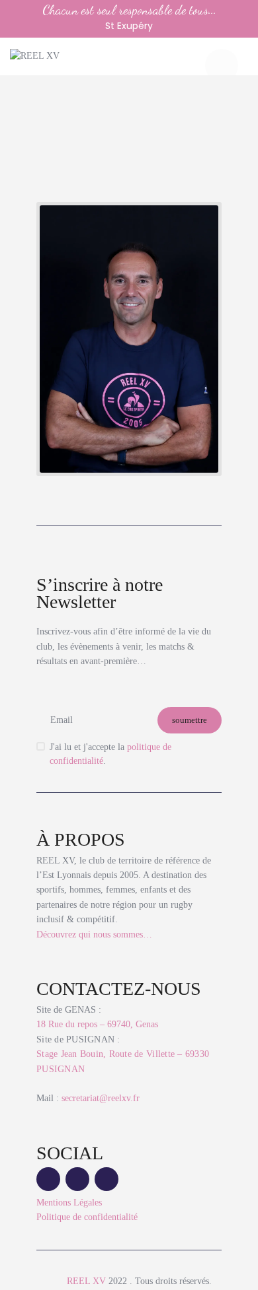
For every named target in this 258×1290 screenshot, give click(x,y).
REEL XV (86, 1281)
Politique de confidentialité (87, 1217)
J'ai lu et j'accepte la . (110, 754)
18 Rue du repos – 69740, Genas (97, 1024)
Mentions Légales (69, 1202)
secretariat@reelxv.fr (99, 1098)
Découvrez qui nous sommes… (94, 934)
